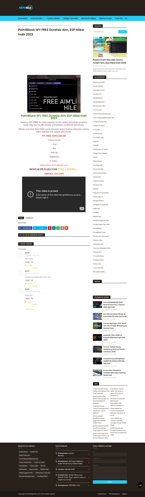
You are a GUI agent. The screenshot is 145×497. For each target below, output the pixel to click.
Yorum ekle (29, 309)
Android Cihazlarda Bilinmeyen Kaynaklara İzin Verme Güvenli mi (117, 402)
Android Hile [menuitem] (36, 18)
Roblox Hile (98, 240)
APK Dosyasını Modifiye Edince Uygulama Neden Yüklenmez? (99, 419)
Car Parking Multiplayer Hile (104, 118)
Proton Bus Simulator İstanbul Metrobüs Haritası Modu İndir (114, 372)
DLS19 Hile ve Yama (101, 149)
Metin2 (96, 212)
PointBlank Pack (99, 232)
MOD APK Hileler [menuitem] (88, 18)
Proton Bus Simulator (101, 236)
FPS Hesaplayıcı (114, 494)
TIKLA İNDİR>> (68, 169)
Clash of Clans (99, 126)
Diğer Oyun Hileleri (100, 153)
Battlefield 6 (98, 98)
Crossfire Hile (99, 137)
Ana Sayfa (21, 25)
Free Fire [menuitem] (119, 18)
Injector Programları (101, 193)
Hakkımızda (102, 494)
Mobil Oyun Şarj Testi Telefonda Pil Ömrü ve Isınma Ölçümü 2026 (101, 435)
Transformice (99, 256)
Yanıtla (27, 262)
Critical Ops (98, 133)
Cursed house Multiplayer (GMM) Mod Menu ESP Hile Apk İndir (114, 361)
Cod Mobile (23, 466)
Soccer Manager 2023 (26, 476)
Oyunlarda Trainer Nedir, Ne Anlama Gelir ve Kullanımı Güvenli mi (117, 392)
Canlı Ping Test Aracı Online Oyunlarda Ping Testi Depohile (101, 391)
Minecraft (97, 216)
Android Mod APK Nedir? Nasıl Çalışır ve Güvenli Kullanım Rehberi (101, 399)
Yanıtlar (29, 265)
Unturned (97, 264)
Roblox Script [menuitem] (105, 18)
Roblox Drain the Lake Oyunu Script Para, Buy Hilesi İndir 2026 (109, 61)
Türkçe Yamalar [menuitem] (70, 18)
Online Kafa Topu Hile (102, 224)
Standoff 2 (97, 252)
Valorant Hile (98, 268)
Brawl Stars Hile (99, 106)
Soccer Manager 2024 (102, 248)
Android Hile (98, 86)
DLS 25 (96, 141)
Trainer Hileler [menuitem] (53, 18)
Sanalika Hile (98, 244)
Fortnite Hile (98, 165)
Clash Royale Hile (100, 122)
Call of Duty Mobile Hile (102, 114)
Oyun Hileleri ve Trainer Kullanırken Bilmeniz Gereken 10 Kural (117, 411)
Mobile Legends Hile (101, 220)
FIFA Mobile (98, 161)
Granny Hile (98, 185)
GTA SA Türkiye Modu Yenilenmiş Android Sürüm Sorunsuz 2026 (114, 349)
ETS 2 (96, 157)
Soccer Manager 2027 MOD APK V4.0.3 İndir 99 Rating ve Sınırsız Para (115, 325)
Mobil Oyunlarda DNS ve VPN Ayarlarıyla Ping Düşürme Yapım (100, 428)
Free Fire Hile (98, 169)
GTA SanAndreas (100, 173)
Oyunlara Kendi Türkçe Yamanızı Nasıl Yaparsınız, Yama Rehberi (101, 409)
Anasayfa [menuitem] (22, 18)
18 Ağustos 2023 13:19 (33, 292)
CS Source (98, 110)
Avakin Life (98, 94)
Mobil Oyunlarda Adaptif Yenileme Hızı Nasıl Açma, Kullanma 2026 (118, 431)
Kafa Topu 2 (98, 197)
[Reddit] (66, 228)
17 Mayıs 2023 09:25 (33, 273)
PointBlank (30, 25)
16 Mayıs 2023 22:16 (33, 255)
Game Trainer (99, 181)
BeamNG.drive (99, 102)
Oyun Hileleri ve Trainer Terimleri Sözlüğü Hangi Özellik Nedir (118, 421)
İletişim (124, 494)
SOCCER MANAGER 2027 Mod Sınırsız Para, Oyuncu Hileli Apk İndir (114, 304)
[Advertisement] (53, 55)
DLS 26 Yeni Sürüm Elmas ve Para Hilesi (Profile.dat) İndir (115, 315)
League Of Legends (101, 205)
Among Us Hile (99, 82)
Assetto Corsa (99, 90)
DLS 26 (96, 145)
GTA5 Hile (97, 177)
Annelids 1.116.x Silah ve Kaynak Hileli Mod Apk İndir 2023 (114, 337)
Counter (97, 130)
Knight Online (99, 201)
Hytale (96, 189)
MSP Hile (97, 209)
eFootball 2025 (99, 272)
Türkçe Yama (99, 260)
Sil (32, 262)
